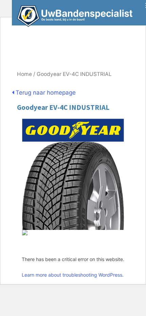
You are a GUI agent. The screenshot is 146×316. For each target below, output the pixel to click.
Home (24, 74)
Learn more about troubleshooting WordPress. (73, 275)
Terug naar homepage (45, 92)
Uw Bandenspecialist (72, 12)
